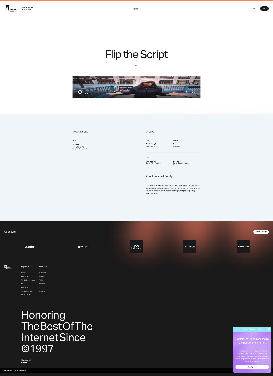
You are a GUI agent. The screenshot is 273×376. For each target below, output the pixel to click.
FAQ (22, 284)
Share (264, 8)
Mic (136, 66)
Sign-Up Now (252, 367)
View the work (150, 146)
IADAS (23, 273)
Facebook (42, 291)
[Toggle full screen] (193, 91)
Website (176, 146)
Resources (25, 276)
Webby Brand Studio (28, 280)
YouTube (42, 284)
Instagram (42, 273)
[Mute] (187, 91)
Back (254, 8)
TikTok (41, 280)
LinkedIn (42, 276)
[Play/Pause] (80, 92)
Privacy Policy (26, 295)
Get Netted (25, 287)
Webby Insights (26, 291)
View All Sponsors (261, 232)
